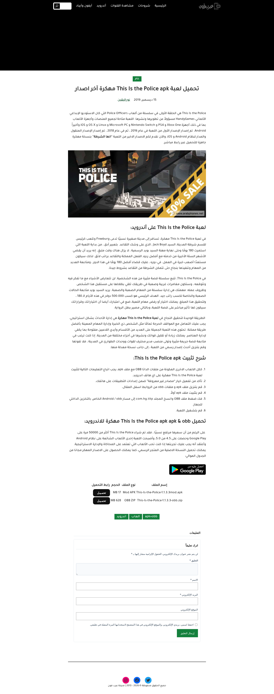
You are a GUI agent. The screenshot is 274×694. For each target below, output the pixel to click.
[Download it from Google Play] (187, 474)
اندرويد (121, 516)
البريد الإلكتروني (189, 594)
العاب (135, 516)
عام (137, 78)
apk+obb (151, 516)
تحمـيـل (101, 492)
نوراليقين (124, 100)
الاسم (194, 579)
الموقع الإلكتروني (189, 609)
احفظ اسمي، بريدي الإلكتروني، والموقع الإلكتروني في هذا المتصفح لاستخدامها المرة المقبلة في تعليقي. (142, 624)
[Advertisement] (137, 41)
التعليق (194, 560)
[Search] (57, 6)
